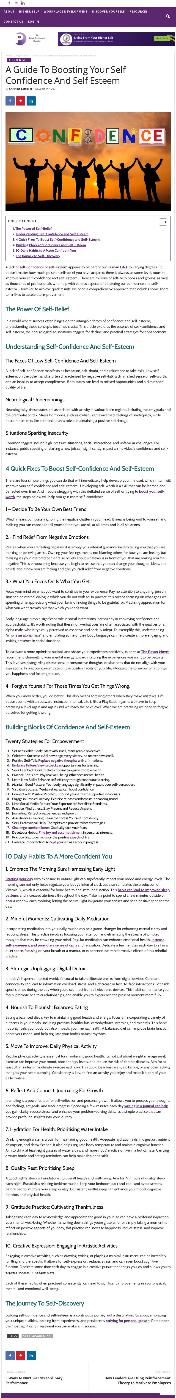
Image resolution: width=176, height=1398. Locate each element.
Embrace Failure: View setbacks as (37, 765)
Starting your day (19, 879)
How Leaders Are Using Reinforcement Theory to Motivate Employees (137, 1380)
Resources (138, 11)
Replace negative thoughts (57, 760)
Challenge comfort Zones (30, 828)
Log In (33, 22)
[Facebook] (9, 3)
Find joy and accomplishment (60, 832)
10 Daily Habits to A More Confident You (46, 250)
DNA (124, 267)
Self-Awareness (37, 1336)
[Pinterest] (20, 101)
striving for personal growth (128, 1321)
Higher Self (29, 11)
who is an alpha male (23, 635)
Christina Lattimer (20, 88)
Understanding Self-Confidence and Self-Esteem (52, 234)
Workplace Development (66, 11)
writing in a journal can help (146, 1106)
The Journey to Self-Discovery (38, 256)
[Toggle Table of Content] (161, 222)
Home (9, 55)
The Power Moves (155, 652)
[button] (168, 17)
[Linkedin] (23, 3)
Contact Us (13, 22)
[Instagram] (16, 3)
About (9, 11)
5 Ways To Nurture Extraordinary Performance (34, 1380)
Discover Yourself (108, 11)
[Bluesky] (30, 3)
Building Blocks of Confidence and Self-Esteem (51, 245)
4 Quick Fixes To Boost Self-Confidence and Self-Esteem (58, 240)
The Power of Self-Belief (33, 229)
